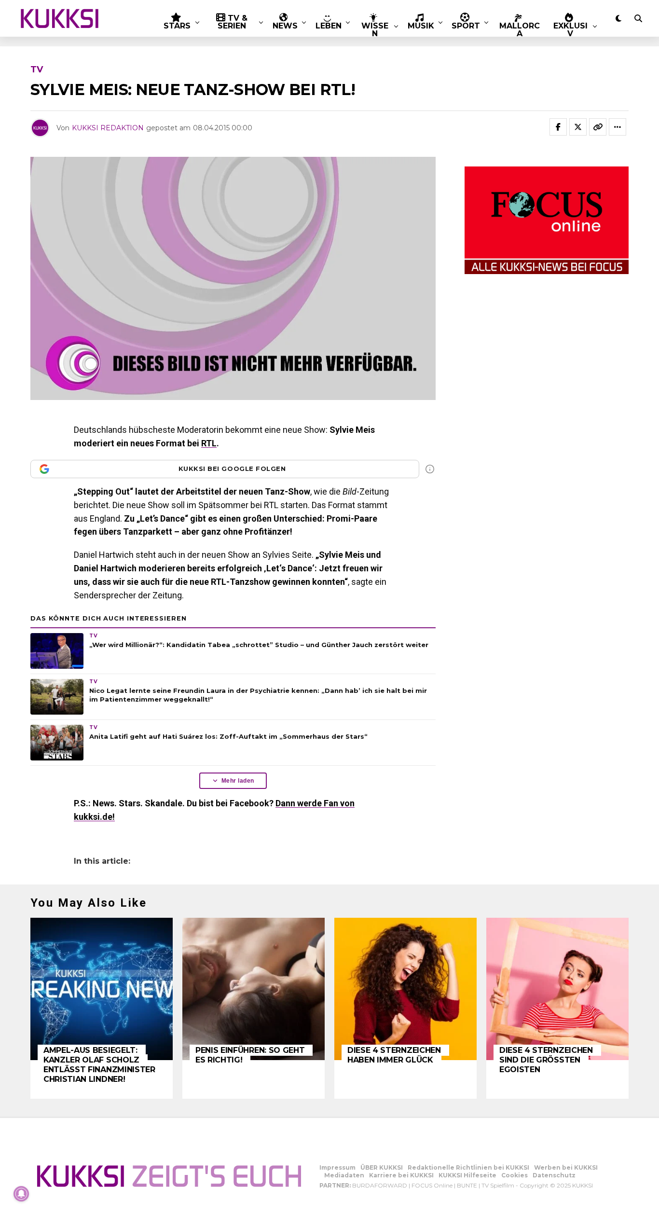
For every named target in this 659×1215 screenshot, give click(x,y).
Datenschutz (554, 1175)
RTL (209, 443)
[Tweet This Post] (578, 127)
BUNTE (467, 1185)
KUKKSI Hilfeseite (467, 1175)
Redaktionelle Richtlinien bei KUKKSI (468, 1167)
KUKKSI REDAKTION (108, 128)
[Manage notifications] (21, 1193)
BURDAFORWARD (379, 1185)
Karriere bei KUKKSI (401, 1175)
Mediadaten (344, 1175)
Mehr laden (237, 780)
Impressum (337, 1167)
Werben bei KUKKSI (566, 1167)
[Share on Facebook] (558, 127)
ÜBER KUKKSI (381, 1167)
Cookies (514, 1175)
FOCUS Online (432, 1185)
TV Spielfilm (497, 1185)
